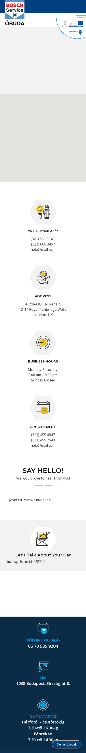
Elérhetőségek (67, 744)
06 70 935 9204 (43, 646)
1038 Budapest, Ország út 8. (43, 683)
